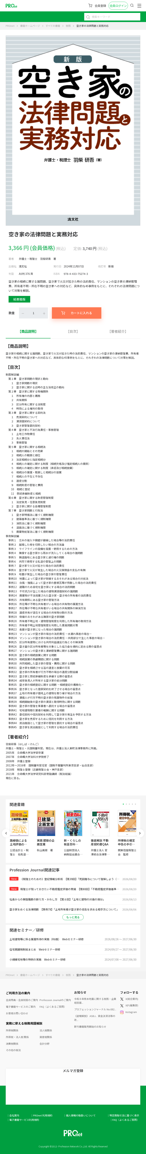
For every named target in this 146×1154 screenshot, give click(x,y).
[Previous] (6, 833)
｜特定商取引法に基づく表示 (123, 1115)
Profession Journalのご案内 (55, 1000)
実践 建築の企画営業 (46, 842)
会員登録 (100, 6)
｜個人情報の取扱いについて (79, 1115)
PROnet (10, 26)
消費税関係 (12, 1043)
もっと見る (73, 917)
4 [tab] (132, 804)
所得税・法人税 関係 (17, 1037)
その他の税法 (13, 1050)
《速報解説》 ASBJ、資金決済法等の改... (94, 1018)
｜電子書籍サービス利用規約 (23, 1120)
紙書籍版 (19, 299)
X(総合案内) (131, 999)
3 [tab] (129, 804)
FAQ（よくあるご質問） (53, 1006)
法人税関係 (46, 1030)
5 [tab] (135, 804)
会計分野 (44, 1043)
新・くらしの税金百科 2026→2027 (72, 844)
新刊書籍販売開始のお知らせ (90, 1026)
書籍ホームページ (30, 26)
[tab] (28, 331)
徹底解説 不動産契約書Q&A (100, 842)
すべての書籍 (53, 26)
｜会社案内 (13, 1115)
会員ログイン (118, 6)
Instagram (131, 1012)
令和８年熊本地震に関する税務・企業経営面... (95, 1001)
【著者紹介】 (118, 331)
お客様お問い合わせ (17, 1013)
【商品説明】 (28, 331)
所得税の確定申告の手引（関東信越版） (128, 844)
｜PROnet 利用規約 (41, 1115)
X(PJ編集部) (131, 1005)
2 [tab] (126, 804)
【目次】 (73, 331)
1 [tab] (123, 804)
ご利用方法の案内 (18, 993)
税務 (68, 26)
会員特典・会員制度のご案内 (22, 1000)
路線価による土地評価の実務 (18, 844)
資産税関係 (46, 1037)
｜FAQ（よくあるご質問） (124, 1120)
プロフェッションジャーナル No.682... (95, 1009)
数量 (12, 313)
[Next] (140, 833)
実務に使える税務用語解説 (24, 1023)
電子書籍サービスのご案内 (21, 1006)
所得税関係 (12, 1030)
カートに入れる (81, 313)
